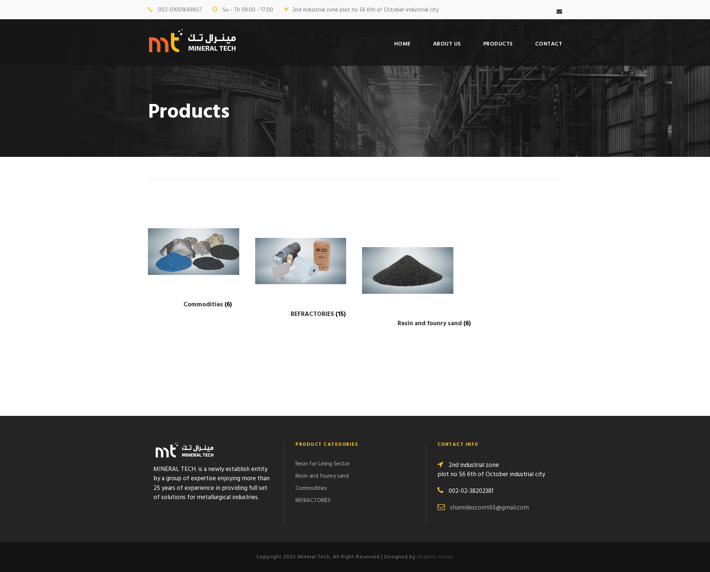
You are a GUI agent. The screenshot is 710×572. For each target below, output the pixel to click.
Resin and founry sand (322, 476)
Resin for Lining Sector (322, 464)
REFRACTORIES (313, 500)
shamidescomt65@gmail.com (489, 508)
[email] (559, 11)
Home (402, 44)
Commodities (311, 488)
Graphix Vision (435, 557)
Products (498, 44)
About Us (447, 44)
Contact (548, 44)
